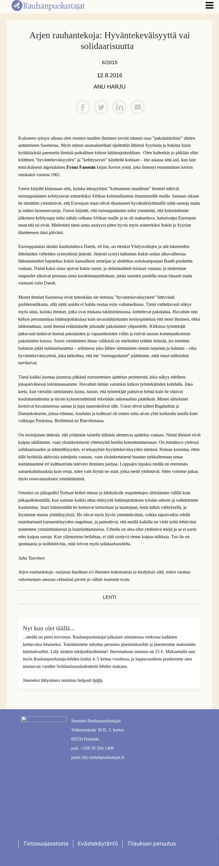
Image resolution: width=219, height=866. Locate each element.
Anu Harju (109, 87)
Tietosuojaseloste (45, 843)
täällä (97, 680)
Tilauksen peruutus (151, 843)
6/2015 (109, 62)
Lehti (109, 597)
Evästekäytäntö (98, 843)
